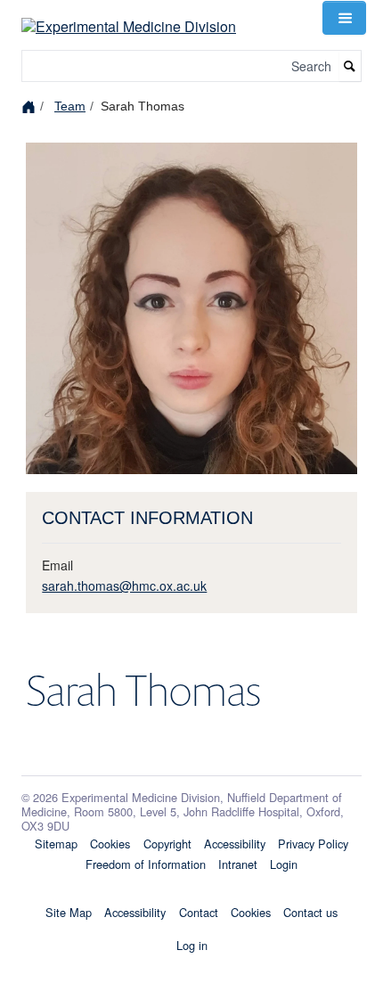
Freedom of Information (146, 864)
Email (57, 565)
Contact (198, 912)
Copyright (167, 843)
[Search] (350, 66)
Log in (192, 945)
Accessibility (234, 843)
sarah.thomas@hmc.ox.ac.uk (124, 585)
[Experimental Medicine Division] (128, 15)
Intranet (237, 864)
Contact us (310, 912)
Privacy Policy (313, 843)
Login (283, 864)
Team (70, 106)
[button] (343, 18)
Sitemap (56, 843)
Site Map (68, 912)
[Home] (30, 105)
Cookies (110, 843)
